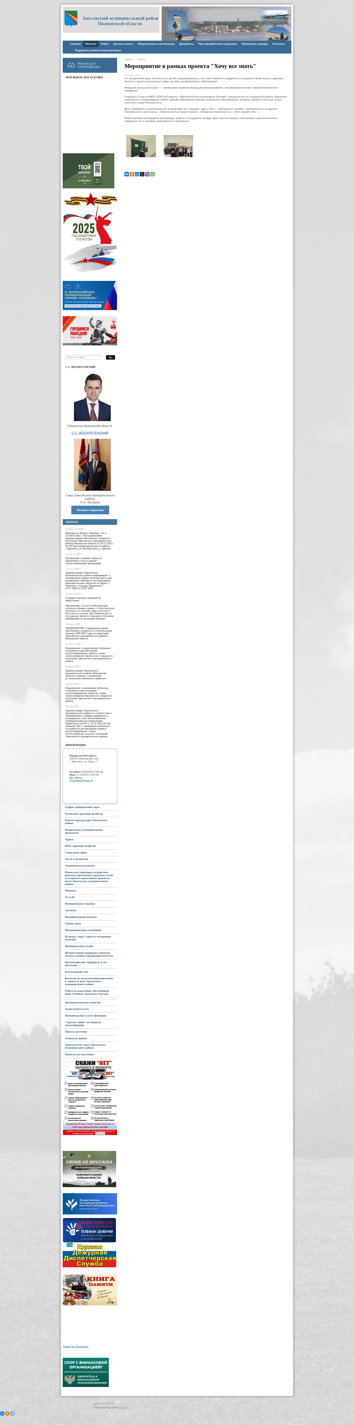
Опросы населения (76, 1031)
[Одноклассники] (132, 174)
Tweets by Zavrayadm (75, 1346)
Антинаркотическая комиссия (83, 1002)
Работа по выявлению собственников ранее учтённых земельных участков (87, 992)
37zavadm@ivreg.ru (81, 780)
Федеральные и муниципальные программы (84, 831)
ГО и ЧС (70, 897)
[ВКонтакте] (126, 174)
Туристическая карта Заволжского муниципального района (85, 1046)
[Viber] (147, 174)
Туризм (69, 839)
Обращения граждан (255, 43)
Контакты (279, 43)
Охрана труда (73, 923)
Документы (186, 43)
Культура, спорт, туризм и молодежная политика (88, 938)
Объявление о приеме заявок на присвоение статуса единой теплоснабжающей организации (83, 561)
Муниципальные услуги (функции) (85, 1015)
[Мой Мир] (137, 174)
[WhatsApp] (152, 174)
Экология (70, 910)
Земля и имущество (76, 859)
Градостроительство (77, 1009)
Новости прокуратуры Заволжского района (86, 822)
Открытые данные (76, 1038)
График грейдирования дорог (82, 807)
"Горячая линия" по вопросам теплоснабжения (83, 1024)
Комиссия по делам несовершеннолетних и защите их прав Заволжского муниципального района (89, 981)
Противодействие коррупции (217, 43)
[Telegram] (12, 1413)
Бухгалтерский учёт (76, 971)
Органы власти (123, 43)
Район (105, 43)
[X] (142, 174)
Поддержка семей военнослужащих (98, 50)
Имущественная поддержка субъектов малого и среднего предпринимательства (89, 954)
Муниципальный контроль (81, 917)
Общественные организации (156, 43)
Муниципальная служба (79, 946)
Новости (90, 43)
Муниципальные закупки (80, 903)
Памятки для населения (79, 1054)
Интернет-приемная (90, 510)
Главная (75, 43)
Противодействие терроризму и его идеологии (86, 964)
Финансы (70, 890)
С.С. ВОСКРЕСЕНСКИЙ (90, 433)
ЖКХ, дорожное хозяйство (80, 846)
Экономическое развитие (80, 865)
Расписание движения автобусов (84, 813)
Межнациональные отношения (83, 930)
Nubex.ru (124, 1407)
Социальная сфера (76, 852)
